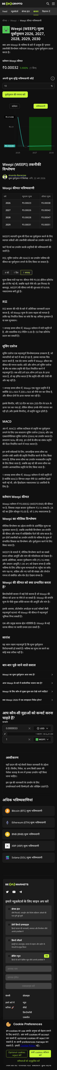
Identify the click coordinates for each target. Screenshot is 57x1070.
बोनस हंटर (26, 11)
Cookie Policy (27, 1045)
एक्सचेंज (26, 1017)
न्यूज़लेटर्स (14, 11)
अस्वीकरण (36, 1065)
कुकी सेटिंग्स (46, 1065)
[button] (27, 674)
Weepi (13, 20)
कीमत (4, 20)
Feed (4, 11)
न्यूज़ (24, 1002)
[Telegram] (20, 892)
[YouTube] (14, 892)
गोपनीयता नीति (25, 1065)
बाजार (35, 11)
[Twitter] (7, 892)
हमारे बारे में (9, 1002)
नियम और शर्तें (11, 1065)
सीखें (24, 1007)
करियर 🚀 (9, 1007)
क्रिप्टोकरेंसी (27, 1012)
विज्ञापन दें (46, 11)
